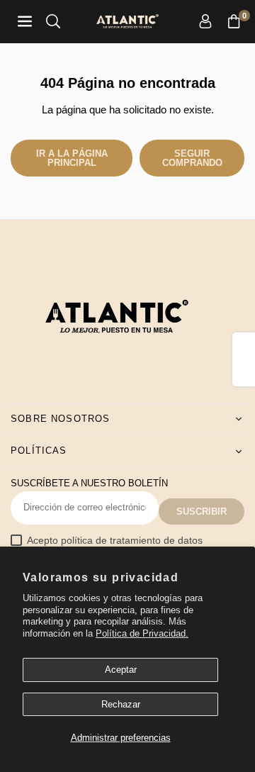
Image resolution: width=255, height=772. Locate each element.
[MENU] (25, 21)
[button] (234, 21)
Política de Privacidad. (142, 633)
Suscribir (201, 511)
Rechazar (120, 704)
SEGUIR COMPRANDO (192, 158)
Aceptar (121, 669)
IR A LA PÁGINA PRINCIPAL (72, 158)
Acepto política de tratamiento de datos (115, 540)
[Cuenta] (205, 21)
